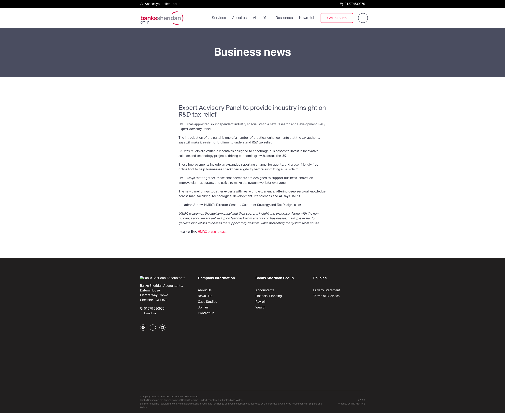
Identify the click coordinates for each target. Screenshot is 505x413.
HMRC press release (212, 231)
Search (363, 18)
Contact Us (206, 313)
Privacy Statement (326, 290)
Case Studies (207, 301)
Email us (150, 313)
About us (239, 18)
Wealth (260, 307)
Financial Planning (268, 296)
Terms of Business (326, 296)
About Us (204, 290)
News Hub (307, 18)
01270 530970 (354, 4)
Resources (284, 18)
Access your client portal (162, 4)
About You (261, 18)
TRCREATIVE (358, 404)
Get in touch (337, 18)
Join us (203, 307)
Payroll (260, 301)
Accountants (264, 290)
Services (219, 18)
